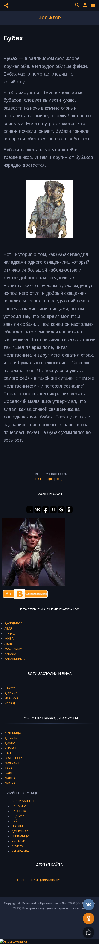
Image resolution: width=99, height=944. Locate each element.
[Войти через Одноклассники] (69, 509)
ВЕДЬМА (18, 816)
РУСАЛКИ (18, 841)
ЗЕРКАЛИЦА (20, 836)
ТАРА (8, 768)
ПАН (8, 753)
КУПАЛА (10, 654)
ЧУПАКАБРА (20, 851)
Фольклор (49, 18)
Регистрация (44, 479)
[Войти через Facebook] (45, 509)
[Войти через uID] (29, 509)
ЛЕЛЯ (8, 628)
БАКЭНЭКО (20, 811)
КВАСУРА (11, 698)
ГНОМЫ (17, 826)
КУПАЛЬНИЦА (15, 658)
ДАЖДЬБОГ (13, 623)
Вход (60, 479)
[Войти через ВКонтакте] (37, 509)
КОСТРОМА (13, 648)
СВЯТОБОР (13, 758)
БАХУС (10, 688)
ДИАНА (10, 743)
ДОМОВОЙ (20, 831)
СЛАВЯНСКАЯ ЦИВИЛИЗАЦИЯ (39, 880)
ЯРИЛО (10, 633)
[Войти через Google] (61, 509)
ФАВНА (10, 778)
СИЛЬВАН (12, 763)
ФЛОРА (10, 783)
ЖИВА (9, 638)
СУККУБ (17, 846)
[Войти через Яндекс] (53, 509)
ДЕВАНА (11, 738)
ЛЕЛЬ (8, 643)
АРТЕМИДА (13, 733)
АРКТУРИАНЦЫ (23, 801)
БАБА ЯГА (19, 806)
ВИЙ (15, 821)
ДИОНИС (11, 693)
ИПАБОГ (11, 748)
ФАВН (9, 773)
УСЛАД (10, 703)
